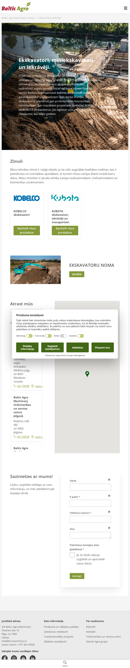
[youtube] (23, 658)
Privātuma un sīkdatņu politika (61, 626)
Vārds (73, 480)
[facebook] (5, 658)
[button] (27, 230)
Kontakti (90, 631)
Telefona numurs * (80, 512)
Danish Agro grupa (96, 641)
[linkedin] (33, 658)
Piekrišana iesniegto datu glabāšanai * (84, 547)
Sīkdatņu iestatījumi (55, 641)
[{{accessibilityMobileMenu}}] (126, 8)
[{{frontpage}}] (16, 7)
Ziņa (72, 529)
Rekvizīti (90, 626)
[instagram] (14, 658)
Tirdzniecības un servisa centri (103, 636)
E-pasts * (75, 496)
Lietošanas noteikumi (56, 631)
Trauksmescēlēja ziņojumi (58, 636)
